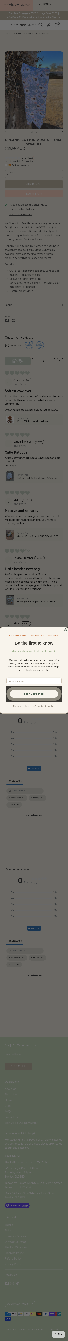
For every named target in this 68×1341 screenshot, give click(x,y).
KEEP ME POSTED (34, 694)
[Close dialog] (65, 630)
